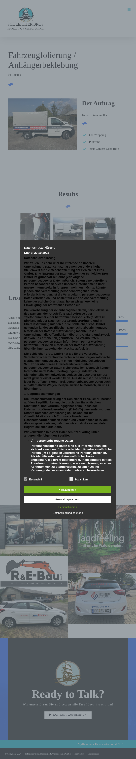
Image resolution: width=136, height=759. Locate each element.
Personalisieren (67, 507)
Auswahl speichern (67, 499)
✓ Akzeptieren (67, 489)
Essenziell (35, 479)
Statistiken (81, 479)
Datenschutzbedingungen (68, 513)
